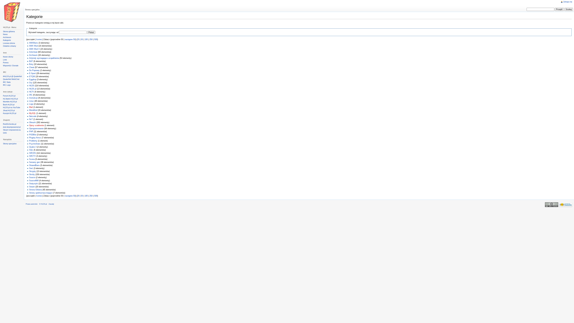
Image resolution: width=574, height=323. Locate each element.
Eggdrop (32, 79)
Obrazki (32, 122)
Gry (30, 82)
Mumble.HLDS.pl (10, 102)
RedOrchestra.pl (9, 124)
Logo (31, 104)
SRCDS (32, 153)
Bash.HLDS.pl (8, 105)
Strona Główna (35, 190)
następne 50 (70, 39)
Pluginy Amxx (35, 138)
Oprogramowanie (36, 128)
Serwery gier (34, 162)
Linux (31, 101)
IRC (30, 95)
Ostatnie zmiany (9, 46)
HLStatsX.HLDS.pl (10, 99)
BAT (31, 61)
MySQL (32, 113)
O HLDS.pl (43, 204)
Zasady (51, 204)
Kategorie (7, 40)
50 (82, 39)
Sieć (31, 168)
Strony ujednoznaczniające (40, 193)
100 (86, 39)
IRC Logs (7, 85)
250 (91, 39)
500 (95, 39)
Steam (32, 187)
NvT (31, 119)
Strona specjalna (32, 10)
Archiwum (33, 55)
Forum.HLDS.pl (9, 96)
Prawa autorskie (32, 204)
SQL (31, 150)
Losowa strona (9, 43)
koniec (39, 39)
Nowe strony (8, 57)
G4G (5, 133)
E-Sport (32, 73)
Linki (5, 60)
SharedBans (34, 165)
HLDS (31, 85)
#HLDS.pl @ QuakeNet (12, 76)
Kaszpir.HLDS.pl (9, 113)
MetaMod (33, 110)
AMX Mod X (34, 49)
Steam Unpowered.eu (12, 130)
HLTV (31, 92)
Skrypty (32, 171)
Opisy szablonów (36, 125)
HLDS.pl (32, 89)
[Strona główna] (12, 12)
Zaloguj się (567, 2)
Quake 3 (32, 147)
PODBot (32, 135)
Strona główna (9, 32)
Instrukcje (33, 98)
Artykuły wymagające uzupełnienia (44, 58)
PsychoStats (34, 144)
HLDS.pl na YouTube (11, 107)
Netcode (32, 116)
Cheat (31, 67)
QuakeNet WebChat (11, 79)
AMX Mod (33, 46)
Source (32, 177)
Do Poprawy (34, 70)
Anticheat (33, 52)
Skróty (32, 174)
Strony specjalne (10, 144)
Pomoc (6, 63)
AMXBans (33, 43)
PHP (31, 131)
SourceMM (34, 180)
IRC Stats (7, 82)
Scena (32, 159)
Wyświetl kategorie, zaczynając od (43, 32)
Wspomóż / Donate (10, 66)
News (5, 34)
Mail (31, 107)
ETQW (32, 76)
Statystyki (33, 183)
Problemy (33, 141)
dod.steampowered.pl (12, 127)
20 (78, 39)
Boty (31, 64)
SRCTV (32, 156)
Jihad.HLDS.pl (9, 110)
